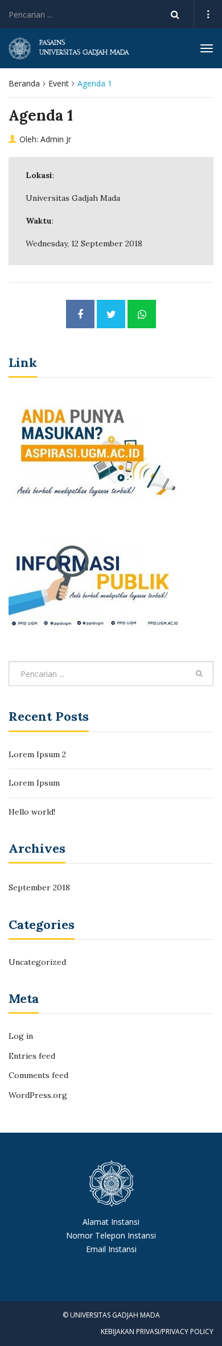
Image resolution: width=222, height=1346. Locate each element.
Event (58, 83)
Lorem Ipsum (34, 783)
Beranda (24, 83)
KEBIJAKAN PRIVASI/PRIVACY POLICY (157, 1331)
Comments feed (38, 1075)
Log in (21, 1036)
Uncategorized (37, 962)
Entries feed (32, 1056)
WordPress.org (38, 1095)
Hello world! (32, 812)
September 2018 (39, 887)
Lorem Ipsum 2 (37, 754)
